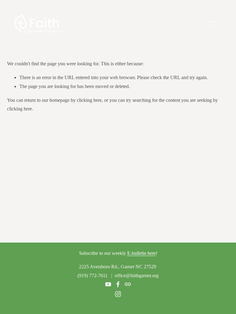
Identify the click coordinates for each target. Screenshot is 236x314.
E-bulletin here (141, 253)
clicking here (89, 100)
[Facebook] (118, 284)
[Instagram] (118, 294)
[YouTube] (108, 284)
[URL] (128, 284)
